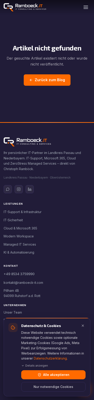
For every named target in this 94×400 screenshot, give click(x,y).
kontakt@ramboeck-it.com (23, 282)
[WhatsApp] (8, 189)
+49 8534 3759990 (19, 274)
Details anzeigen (36, 365)
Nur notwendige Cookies (53, 387)
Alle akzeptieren (56, 375)
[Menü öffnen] (85, 7)
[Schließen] (83, 325)
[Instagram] (19, 189)
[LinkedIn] (30, 189)
